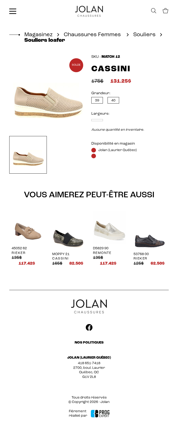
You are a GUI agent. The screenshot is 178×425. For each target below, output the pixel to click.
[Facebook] (89, 328)
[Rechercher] (153, 11)
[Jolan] (89, 11)
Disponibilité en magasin (113, 144)
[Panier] (165, 12)
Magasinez (38, 35)
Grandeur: (100, 93)
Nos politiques (89, 342)
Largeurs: (100, 114)
